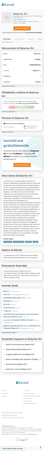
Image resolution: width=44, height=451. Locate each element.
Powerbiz (4, 396)
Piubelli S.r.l (8, 301)
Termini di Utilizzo (29, 393)
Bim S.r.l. (7, 291)
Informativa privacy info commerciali (13, 417)
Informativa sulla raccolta (13, 448)
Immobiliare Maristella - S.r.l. (14, 298)
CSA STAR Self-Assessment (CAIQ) (12, 412)
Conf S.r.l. (7, 294)
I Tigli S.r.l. (7, 311)
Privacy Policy (28, 401)
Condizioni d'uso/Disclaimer (32, 396)
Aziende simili (19, 39)
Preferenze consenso (30, 403)
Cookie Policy (28, 398)
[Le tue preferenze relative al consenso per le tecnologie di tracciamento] (40, 447)
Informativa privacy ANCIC (9, 415)
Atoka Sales (5, 393)
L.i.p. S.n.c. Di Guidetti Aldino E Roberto (19, 320)
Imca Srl (6, 304)
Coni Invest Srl (9, 308)
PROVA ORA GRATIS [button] (22, 28)
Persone (31, 39)
